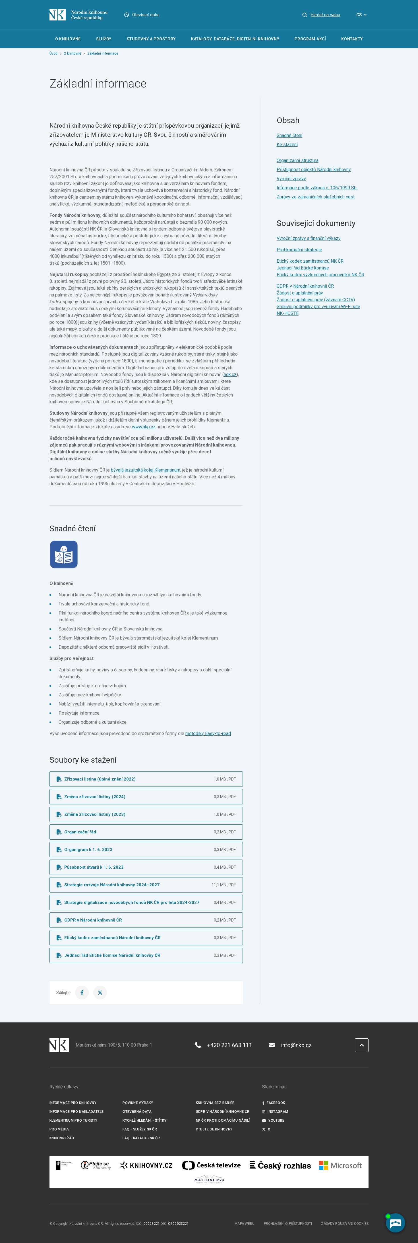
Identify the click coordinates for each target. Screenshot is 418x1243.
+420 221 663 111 (229, 1045)
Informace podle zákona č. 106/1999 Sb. (317, 187)
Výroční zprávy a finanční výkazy (309, 238)
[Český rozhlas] (280, 1165)
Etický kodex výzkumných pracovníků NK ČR (320, 274)
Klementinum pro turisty (73, 1120)
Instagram (278, 1112)
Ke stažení (287, 144)
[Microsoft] (340, 1165)
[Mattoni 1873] (209, 1179)
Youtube (276, 1120)
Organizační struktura (297, 160)
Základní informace (102, 53)
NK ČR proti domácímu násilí (223, 1120)
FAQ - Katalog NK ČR (141, 1138)
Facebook (276, 1103)
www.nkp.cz (144, 426)
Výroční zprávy (291, 178)
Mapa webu (244, 1224)
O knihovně (72, 53)
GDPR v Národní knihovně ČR (305, 286)
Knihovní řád (61, 1138)
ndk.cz (230, 374)
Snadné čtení (289, 135)
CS (359, 14)
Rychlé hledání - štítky (144, 1120)
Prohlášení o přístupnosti (288, 1224)
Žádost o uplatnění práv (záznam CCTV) (316, 299)
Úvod (53, 53)
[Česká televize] (211, 1165)
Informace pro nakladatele (76, 1112)
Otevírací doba (146, 14)
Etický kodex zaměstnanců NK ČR (310, 261)
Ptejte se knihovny (214, 1129)
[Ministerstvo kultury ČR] (64, 1165)
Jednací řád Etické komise (303, 268)
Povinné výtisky (138, 1103)
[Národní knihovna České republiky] (78, 14)
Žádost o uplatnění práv (300, 293)
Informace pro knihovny (72, 1103)
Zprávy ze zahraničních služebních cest (316, 197)
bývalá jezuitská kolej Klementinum (145, 470)
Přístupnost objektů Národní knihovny (314, 169)
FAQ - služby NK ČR (140, 1129)
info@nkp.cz (296, 1045)
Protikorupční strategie (299, 249)
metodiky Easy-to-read (208, 733)
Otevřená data (137, 1112)
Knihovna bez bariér (215, 1103)
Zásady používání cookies (345, 1224)
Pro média (59, 1129)
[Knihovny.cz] (146, 1165)
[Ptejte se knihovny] (96, 1165)
